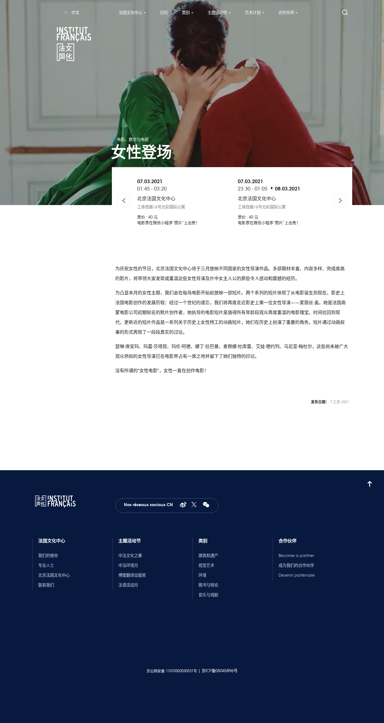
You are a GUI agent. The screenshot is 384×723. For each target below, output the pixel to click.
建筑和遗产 (208, 555)
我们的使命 (48, 555)
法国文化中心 (130, 12)
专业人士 (46, 565)
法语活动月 (128, 585)
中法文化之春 (130, 555)
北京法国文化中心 (54, 575)
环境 (202, 575)
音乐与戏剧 (208, 594)
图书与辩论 (208, 585)
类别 (186, 12)
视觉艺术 (206, 565)
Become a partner (296, 555)
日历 (164, 12)
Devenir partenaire (297, 575)
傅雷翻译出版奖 (132, 575)
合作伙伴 (286, 12)
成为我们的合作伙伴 (296, 565)
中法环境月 (128, 565)
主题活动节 (217, 12)
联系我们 (46, 585)
